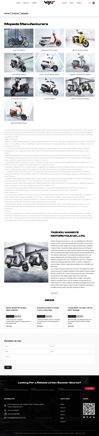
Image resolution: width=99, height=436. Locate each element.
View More (24, 326)
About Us (63, 408)
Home (18, 3)
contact (78, 3)
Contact (62, 422)
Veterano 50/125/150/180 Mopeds (80, 75)
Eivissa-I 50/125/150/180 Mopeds (49, 75)
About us (26, 3)
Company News (73, 5)
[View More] (54, 291)
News (62, 418)
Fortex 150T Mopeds (19, 50)
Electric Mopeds (35, 5)
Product (34, 3)
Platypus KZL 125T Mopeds (49, 50)
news (71, 3)
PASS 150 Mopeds (49, 99)
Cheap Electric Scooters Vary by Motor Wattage (64, 309)
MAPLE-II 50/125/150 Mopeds (80, 99)
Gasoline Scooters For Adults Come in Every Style (32, 309)
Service (64, 3)
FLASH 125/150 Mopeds (19, 75)
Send (89, 388)
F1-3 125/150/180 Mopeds (18, 99)
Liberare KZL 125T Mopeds (80, 50)
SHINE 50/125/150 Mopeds (19, 123)
